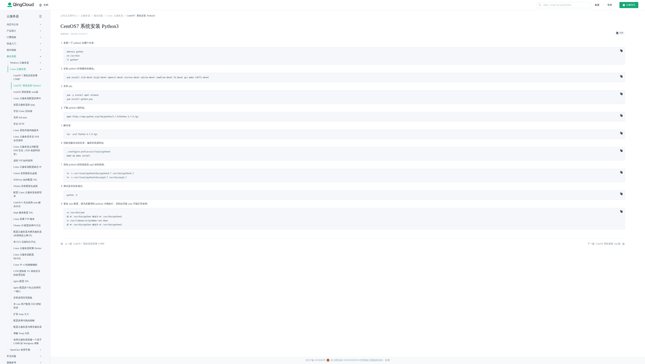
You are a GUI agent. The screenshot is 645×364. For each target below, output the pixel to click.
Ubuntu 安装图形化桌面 (25, 186)
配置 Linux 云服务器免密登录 (27, 194)
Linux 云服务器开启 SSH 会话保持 (26, 138)
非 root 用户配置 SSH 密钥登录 (27, 306)
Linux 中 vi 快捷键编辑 (25, 265)
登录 (609, 5)
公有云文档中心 (68, 15)
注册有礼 (631, 5)
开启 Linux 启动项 (22, 111)
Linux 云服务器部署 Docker (27, 248)
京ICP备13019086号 (316, 360)
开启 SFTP (18, 124)
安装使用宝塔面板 (22, 297)
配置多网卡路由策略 (24, 320)
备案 (597, 5)
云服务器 (13, 16)
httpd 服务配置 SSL (23, 212)
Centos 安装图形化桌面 (25, 173)
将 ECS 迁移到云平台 (24, 242)
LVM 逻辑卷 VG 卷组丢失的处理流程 (26, 273)
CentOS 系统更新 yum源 (25, 92)
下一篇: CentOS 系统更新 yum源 (603, 243)
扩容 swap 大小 (21, 314)
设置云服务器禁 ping (24, 105)
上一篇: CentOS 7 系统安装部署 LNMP (84, 243)
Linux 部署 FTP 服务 (24, 219)
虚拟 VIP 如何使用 (23, 160)
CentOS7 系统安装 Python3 (27, 85)
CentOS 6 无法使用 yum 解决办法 (27, 204)
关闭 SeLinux (20, 117)
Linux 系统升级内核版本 (26, 130)
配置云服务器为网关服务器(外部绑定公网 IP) (27, 234)
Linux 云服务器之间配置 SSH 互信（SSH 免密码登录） (26, 150)
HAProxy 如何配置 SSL (25, 179)
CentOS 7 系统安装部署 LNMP (25, 77)
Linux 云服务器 (115, 15)
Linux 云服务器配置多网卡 (27, 98)
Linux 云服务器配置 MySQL (23, 256)
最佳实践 (98, 15)
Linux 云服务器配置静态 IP (27, 167)
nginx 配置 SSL (21, 281)
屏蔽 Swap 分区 (21, 333)
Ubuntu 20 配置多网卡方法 (27, 225)
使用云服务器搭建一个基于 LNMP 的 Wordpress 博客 (27, 341)
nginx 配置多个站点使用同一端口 (27, 289)
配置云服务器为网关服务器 (27, 327)
